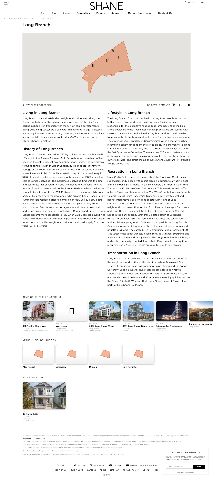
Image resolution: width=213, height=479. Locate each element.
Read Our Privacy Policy (185, 472)
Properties (83, 13)
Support (116, 13)
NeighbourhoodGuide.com (32, 438)
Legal (146, 470)
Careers (91, 470)
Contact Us (165, 13)
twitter (81, 465)
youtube (117, 465)
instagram (98, 465)
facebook (63, 465)
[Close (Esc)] (206, 449)
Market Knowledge (139, 13)
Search (190, 2)
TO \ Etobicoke (30, 18)
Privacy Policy (131, 470)
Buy (54, 13)
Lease (66, 13)
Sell (43, 13)
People (100, 13)
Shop (156, 470)
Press (103, 470)
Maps (6, 5)
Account (205, 2)
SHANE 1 (7, 2)
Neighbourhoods (12, 18)
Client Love (77, 470)
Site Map (114, 470)
